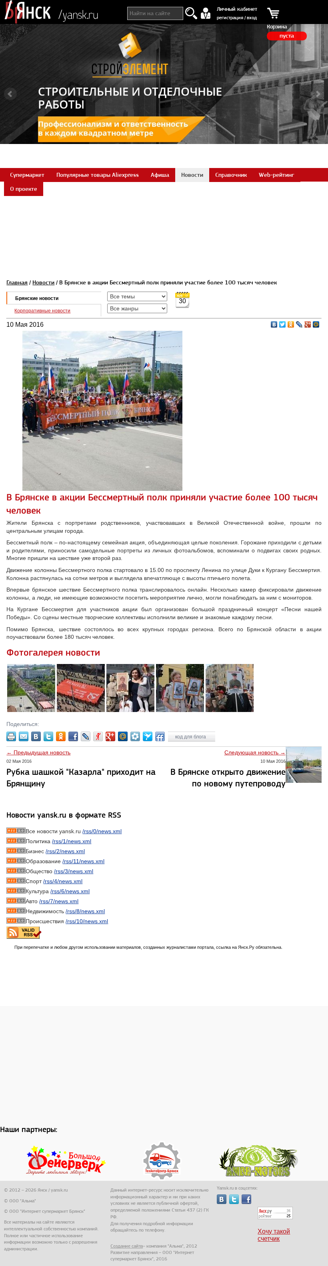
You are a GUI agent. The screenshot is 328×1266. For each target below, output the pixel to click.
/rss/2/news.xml (65, 851)
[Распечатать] (11, 736)
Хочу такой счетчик (274, 1235)
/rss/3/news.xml (73, 871)
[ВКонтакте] (274, 324)
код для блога (191, 737)
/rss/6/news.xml (70, 891)
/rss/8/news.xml (85, 911)
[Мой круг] (135, 736)
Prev (10, 94)
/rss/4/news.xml (62, 881)
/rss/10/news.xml (87, 921)
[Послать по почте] (23, 736)
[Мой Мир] (316, 324)
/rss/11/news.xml (83, 861)
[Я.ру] (98, 736)
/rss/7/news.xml (58, 901)
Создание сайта (126, 1246)
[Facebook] (73, 736)
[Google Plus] (308, 324)
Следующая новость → (255, 752)
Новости (43, 282)
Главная (17, 282)
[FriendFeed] (160, 736)
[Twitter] (282, 324)
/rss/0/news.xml (102, 831)
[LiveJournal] (299, 324)
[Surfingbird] (147, 736)
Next (317, 94)
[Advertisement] (164, 214)
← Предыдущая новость (38, 752)
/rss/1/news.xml (71, 841)
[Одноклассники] (291, 324)
